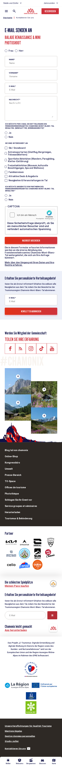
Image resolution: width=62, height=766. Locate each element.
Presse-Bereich (13, 475)
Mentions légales (13, 731)
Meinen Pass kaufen (17, 586)
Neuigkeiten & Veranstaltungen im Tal (28, 180)
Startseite (7, 18)
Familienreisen (16, 172)
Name (11, 60)
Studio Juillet (12, 741)
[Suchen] (14, 11)
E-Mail (12, 86)
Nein (11, 137)
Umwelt (9, 469)
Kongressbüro (12, 462)
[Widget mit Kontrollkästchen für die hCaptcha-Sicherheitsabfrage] (31, 215)
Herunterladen (12, 512)
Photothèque (12, 493)
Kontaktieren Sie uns (25, 18)
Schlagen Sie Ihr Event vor (18, 500)
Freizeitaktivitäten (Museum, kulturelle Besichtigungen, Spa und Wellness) (28, 166)
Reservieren (50, 11)
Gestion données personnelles (20, 736)
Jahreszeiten (49, 3)
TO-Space (10, 481)
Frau (11, 50)
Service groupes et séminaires (21, 506)
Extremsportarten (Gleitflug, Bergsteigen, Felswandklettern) (30, 153)
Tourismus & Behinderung (18, 518)
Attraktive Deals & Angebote (23, 176)
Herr (21, 50)
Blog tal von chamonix (16, 450)
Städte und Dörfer (10, 3)
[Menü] (6, 11)
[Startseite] (31, 11)
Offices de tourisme (15, 487)
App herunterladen (16, 630)
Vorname (13, 73)
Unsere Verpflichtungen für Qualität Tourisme (28, 726)
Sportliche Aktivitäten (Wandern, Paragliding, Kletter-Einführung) (31, 160)
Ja (10, 133)
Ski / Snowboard (17, 148)
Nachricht (14, 100)
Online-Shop (11, 456)
